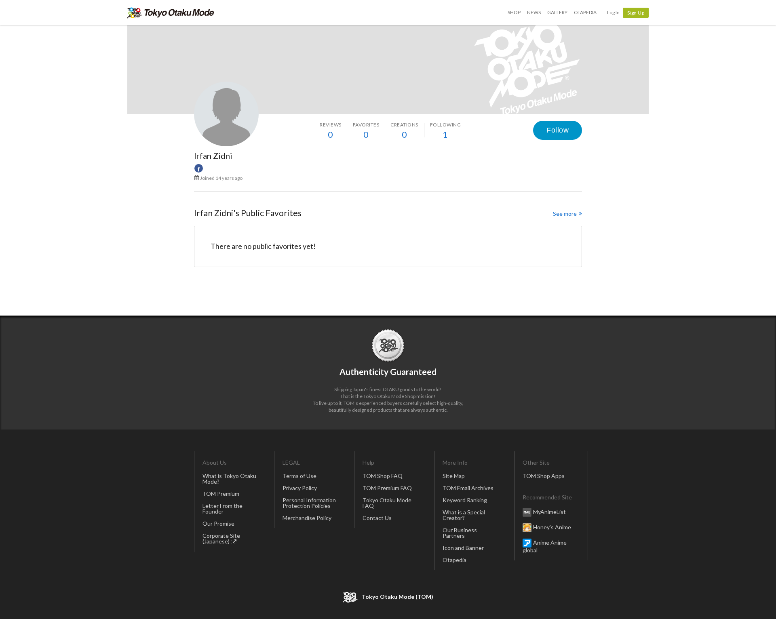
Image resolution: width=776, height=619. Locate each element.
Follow (557, 130)
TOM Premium (220, 493)
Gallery (557, 12)
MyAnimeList (549, 511)
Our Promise (218, 523)
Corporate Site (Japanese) (221, 538)
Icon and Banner (463, 547)
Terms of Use (299, 475)
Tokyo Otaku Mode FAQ (387, 503)
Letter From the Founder (222, 508)
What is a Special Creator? (464, 515)
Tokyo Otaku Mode (170, 12)
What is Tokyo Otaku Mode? (229, 478)
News (534, 12)
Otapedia (585, 12)
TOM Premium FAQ (387, 487)
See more (565, 213)
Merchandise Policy (307, 517)
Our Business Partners (460, 532)
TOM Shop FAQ (383, 475)
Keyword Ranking (465, 500)
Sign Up (636, 13)
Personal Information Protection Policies (309, 503)
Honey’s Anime (552, 527)
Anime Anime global (545, 546)
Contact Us (377, 517)
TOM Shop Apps (544, 475)
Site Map (454, 475)
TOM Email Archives (468, 487)
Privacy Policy (300, 487)
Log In (613, 12)
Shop (514, 12)
